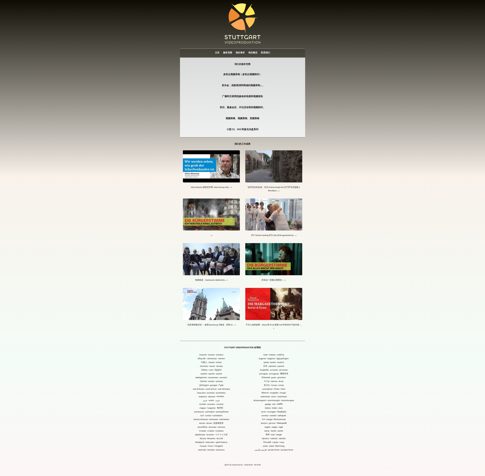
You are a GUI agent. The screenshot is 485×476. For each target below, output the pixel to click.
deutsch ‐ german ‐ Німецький (274, 423)
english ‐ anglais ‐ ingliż (274, 427)
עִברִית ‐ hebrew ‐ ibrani (273, 381)
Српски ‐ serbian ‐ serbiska (211, 381)
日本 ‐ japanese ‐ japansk (273, 366)
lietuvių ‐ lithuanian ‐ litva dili (211, 438)
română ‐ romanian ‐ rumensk (211, 404)
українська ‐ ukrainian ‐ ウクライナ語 (211, 435)
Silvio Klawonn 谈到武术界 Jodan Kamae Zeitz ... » (211, 187)
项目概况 (252, 53)
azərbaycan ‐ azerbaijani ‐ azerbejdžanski (211, 412)
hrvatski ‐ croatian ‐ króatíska (211, 431)
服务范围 (227, 53)
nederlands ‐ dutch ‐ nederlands (274, 397)
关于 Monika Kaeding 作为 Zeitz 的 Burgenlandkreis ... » (273, 235)
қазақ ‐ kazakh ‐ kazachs (274, 362)
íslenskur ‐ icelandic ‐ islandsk (274, 438)
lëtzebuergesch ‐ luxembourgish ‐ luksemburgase (273, 400)
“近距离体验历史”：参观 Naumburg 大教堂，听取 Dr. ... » (211, 325)
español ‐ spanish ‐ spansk (211, 374)
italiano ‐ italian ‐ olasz (274, 408)
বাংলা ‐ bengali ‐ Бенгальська (274, 419)
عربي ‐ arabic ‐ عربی (211, 400)
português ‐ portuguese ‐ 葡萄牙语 (273, 374)
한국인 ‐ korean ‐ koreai (274, 385)
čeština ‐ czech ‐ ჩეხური (211, 370)
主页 (217, 53)
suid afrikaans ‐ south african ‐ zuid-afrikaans (211, 389)
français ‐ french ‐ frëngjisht (211, 446)
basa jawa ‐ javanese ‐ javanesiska (211, 393)
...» (211, 235)
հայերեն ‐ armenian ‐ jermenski (274, 370)
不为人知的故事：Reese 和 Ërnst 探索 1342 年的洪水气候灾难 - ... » (274, 326)
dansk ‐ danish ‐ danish (273, 431)
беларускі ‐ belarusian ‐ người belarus (211, 442)
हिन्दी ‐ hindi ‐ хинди (274, 435)
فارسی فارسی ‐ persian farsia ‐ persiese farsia (273, 450)
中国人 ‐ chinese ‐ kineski (211, 362)
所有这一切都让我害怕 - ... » (274, 280)
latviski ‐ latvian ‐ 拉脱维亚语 (211, 423)
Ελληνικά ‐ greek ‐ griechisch (274, 378)
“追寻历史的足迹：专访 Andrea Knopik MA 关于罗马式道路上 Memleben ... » (273, 189)
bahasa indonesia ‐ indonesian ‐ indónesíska (211, 419)
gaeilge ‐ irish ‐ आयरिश (274, 404)
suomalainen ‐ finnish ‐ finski (273, 389)
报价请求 (240, 53)
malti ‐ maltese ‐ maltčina (273, 355)
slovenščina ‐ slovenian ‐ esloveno (211, 427)
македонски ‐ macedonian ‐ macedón (211, 378)
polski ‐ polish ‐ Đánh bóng (273, 446)
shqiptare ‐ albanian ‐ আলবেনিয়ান (211, 397)
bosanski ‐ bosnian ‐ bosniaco (211, 355)
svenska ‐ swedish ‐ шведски (273, 416)
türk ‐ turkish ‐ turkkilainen (211, 416)
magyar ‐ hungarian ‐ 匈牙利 (211, 408)
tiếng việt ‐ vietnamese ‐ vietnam (211, 359)
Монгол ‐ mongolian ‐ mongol (274, 393)
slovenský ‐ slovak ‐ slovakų (211, 366)
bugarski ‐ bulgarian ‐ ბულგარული (274, 359)
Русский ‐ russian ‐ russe (273, 442)
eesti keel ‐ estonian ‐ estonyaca (211, 450)
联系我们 (265, 53)
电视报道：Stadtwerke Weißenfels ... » (211, 280)
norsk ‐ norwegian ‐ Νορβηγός (273, 412)
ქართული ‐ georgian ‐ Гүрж (211, 385)
